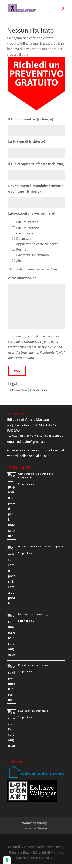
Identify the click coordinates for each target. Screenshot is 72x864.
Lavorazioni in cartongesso (33, 710)
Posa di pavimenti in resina (33, 665)
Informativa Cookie (34, 828)
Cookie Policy (40, 390)
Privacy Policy (19, 390)
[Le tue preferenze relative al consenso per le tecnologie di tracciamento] (7, 860)
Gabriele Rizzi (19, 852)
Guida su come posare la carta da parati (40, 546)
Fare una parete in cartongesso (35, 614)
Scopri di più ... (26, 484)
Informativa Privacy (34, 823)
